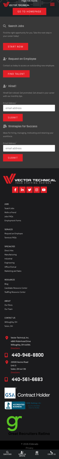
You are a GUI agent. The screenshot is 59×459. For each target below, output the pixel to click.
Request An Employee (22, 455)
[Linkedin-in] (22, 190)
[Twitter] (29, 190)
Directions (15, 348)
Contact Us (52, 454)
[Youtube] (44, 190)
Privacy (29, 448)
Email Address (9, 103)
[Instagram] (36, 190)
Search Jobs (7, 454)
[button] (52, 4)
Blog (37, 454)
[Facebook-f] (15, 190)
